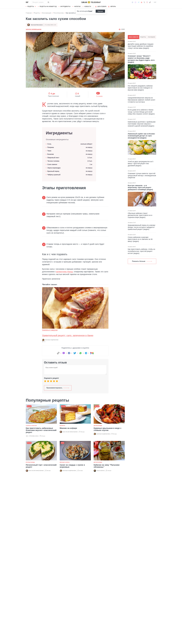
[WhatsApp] (80, 353)
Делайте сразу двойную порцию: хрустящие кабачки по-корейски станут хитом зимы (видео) (141, 46)
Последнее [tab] (151, 37)
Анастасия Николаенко (37, 24)
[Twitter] (144, 2)
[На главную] (91, 2)
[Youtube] (141, 2)
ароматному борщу (64, 272)
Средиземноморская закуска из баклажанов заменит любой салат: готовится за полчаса (141, 100)
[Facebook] (132, 2)
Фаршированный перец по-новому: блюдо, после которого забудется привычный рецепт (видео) (142, 227)
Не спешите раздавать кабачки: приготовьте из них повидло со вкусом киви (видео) (140, 88)
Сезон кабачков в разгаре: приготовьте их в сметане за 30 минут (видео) (140, 239)
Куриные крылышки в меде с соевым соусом (107, 429)
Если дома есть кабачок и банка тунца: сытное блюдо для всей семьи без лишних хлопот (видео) (141, 112)
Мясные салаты (64, 462)
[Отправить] (48, 2)
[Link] (58, 353)
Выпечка (62, 425)
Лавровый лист (53, 157)
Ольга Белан (100, 470)
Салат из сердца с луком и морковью (72, 466)
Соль (49, 144)
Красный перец (53, 171)
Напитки (77, 6)
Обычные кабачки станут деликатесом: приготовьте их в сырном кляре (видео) (140, 215)
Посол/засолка (58, 13)
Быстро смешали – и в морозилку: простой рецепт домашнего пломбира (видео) (140, 188)
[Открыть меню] (27, 2)
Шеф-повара (101, 6)
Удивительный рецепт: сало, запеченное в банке (67, 335)
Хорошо (100, 11)
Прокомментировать (54, 388)
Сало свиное (52, 164)
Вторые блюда (30, 462)
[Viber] (135, 2)
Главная (29, 13)
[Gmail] (91, 353)
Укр (155, 2)
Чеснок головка (53, 161)
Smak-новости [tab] (133, 37)
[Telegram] (138, 2)
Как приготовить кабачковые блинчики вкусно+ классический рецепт (41, 430)
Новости (87, 6)
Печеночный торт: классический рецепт (41, 466)
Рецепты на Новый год (48, 6)
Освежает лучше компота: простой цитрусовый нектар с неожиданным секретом (142, 175)
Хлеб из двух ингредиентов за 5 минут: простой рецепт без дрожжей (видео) (140, 164)
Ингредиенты (65, 6)
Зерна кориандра (53, 168)
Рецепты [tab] (143, 37)
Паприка (50, 147)
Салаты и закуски (50, 330)
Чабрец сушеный (53, 174)
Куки (90, 11)
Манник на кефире (68, 428)
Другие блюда (98, 425)
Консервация (46, 13)
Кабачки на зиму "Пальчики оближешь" (106, 466)
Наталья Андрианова (51, 339)
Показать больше (138, 261)
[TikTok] (149, 2)
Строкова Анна (33, 436)
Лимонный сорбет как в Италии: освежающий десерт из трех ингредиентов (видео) (141, 136)
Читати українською (33, 29)
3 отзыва (99, 96)
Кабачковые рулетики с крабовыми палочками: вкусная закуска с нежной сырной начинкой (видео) (141, 124)
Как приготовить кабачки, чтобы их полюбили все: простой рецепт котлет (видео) (141, 251)
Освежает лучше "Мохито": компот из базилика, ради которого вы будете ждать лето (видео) (141, 59)
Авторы (113, 6)
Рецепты (30, 6)
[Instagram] (147, 2)
